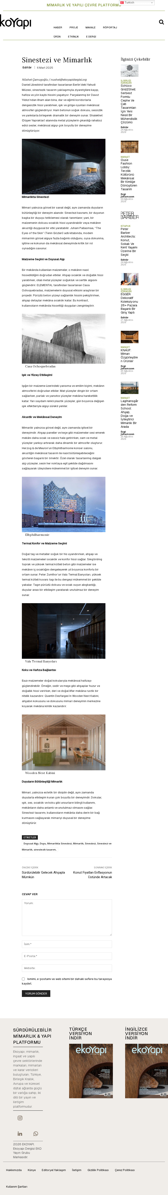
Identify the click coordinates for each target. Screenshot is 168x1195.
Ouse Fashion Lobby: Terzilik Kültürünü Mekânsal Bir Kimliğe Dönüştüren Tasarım (129, 174)
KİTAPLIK (125, 226)
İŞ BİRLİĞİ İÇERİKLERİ (126, 82)
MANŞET (125, 157)
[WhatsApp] (35, 1134)
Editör (27, 67)
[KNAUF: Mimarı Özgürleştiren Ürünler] (129, 337)
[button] (161, 22)
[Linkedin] (20, 1134)
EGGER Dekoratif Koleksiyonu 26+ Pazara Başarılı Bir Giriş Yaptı (129, 303)
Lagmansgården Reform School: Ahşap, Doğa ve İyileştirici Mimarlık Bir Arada (129, 414)
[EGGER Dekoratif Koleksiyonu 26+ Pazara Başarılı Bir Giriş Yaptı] (129, 279)
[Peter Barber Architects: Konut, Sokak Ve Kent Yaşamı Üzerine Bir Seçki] (129, 216)
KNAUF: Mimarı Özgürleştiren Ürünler (129, 355)
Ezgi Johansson (127, 195)
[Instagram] (20, 1118)
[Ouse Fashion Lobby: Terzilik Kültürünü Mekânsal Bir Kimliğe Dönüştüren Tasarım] (129, 147)
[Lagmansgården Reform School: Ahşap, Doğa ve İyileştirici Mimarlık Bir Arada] (129, 388)
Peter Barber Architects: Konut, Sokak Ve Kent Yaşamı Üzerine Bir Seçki (129, 242)
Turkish (129, 2)
